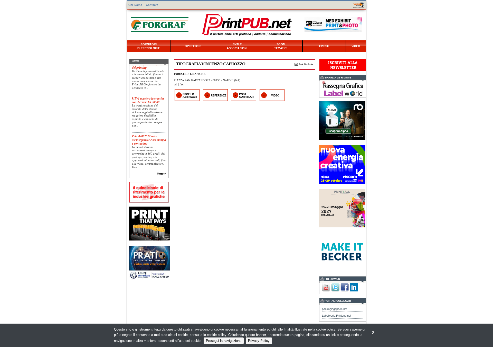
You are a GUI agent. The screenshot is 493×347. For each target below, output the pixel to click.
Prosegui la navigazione (223, 341)
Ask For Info (306, 64)
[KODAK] (149, 223)
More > (161, 173)
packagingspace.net (334, 309)
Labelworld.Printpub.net (336, 315)
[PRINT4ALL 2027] (342, 207)
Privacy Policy (259, 341)
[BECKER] (342, 251)
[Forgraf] (159, 24)
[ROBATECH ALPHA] (342, 120)
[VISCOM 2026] (342, 164)
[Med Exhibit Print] (333, 24)
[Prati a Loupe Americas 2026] (149, 262)
